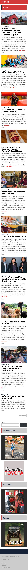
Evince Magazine (5, 567)
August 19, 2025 (5, 319)
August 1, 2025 (4, 394)
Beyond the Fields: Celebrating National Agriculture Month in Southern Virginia (11, 32)
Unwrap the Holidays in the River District (13, 193)
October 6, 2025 (5, 234)
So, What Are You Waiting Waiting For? (13, 323)
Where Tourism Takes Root (13, 236)
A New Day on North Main (13, 72)
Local (2, 52)
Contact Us (4, 563)
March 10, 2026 (5, 26)
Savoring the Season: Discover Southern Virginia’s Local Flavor (11, 149)
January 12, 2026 (5, 107)
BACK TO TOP (6, 559)
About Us (3, 562)
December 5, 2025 (5, 145)
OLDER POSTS (22, 415)
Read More (21, 50)
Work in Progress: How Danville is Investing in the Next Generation (13, 279)
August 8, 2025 (5, 364)
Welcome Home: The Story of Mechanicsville (13, 110)
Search (3, 423)
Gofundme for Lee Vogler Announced (12, 397)
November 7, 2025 (5, 189)
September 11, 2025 (6, 275)
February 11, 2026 (5, 70)
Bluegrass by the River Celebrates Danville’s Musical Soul (11, 368)
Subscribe (3, 565)
